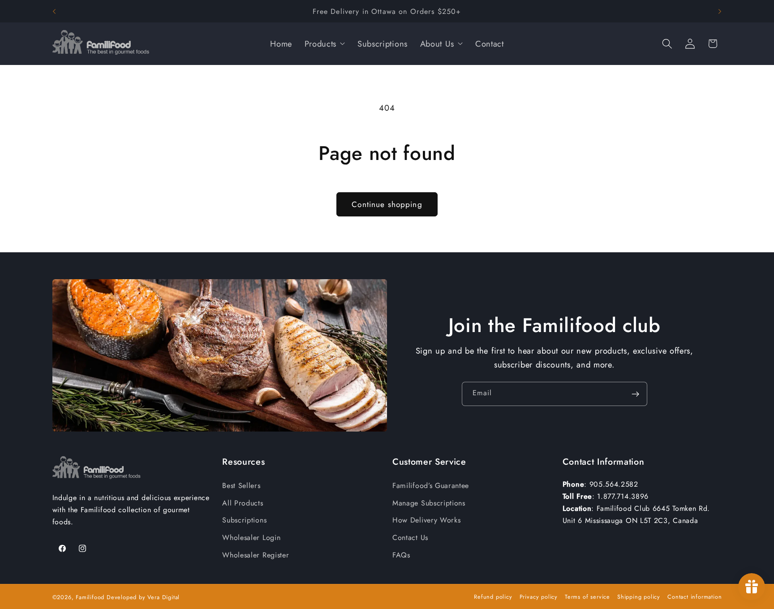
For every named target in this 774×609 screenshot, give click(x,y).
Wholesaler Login (251, 537)
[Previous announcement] (54, 11)
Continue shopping (387, 204)
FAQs (401, 555)
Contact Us (410, 537)
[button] (667, 43)
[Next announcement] (720, 11)
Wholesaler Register (255, 555)
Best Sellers (241, 485)
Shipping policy (638, 596)
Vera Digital (163, 597)
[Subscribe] (635, 394)
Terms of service (587, 596)
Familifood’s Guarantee (430, 485)
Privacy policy (539, 596)
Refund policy (493, 596)
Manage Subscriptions (428, 503)
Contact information (694, 596)
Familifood (90, 597)
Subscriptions (244, 520)
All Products (242, 503)
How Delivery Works (426, 520)
